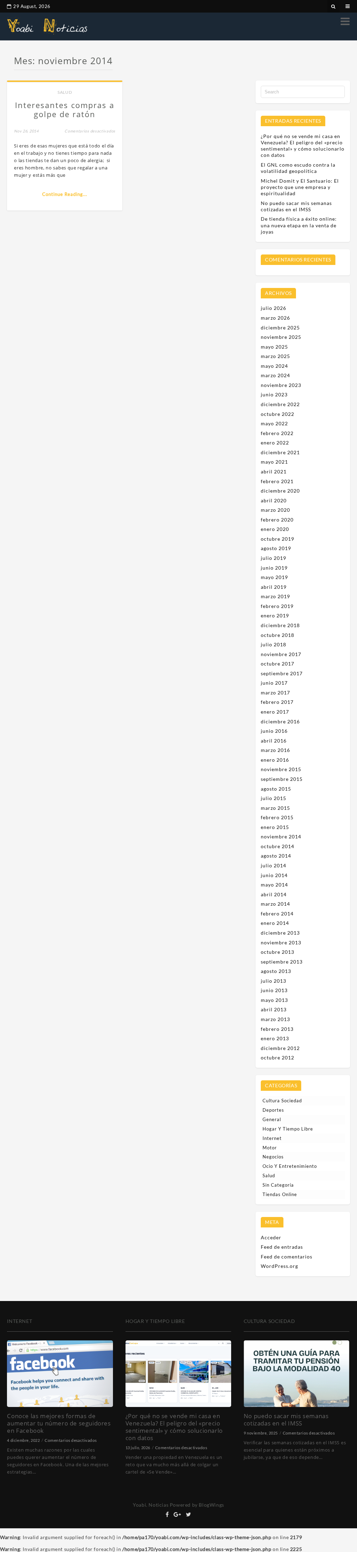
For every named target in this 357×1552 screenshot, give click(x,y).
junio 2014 (274, 875)
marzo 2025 (275, 356)
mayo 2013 (274, 1000)
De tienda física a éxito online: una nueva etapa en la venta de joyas (299, 225)
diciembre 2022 (280, 404)
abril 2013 (274, 1009)
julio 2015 (273, 798)
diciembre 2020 (280, 491)
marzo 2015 (275, 808)
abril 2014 (274, 894)
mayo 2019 (274, 577)
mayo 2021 (274, 462)
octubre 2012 (277, 1057)
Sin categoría (278, 1185)
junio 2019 (274, 568)
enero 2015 (275, 827)
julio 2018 (273, 644)
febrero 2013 (277, 1029)
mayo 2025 (274, 347)
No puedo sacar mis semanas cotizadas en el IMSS (296, 206)
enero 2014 (275, 923)
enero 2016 (275, 760)
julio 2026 (273, 308)
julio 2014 (273, 865)
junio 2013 (274, 990)
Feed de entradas (282, 1247)
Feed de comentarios (286, 1257)
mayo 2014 (274, 885)
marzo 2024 (275, 375)
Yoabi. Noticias (150, 1505)
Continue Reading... (64, 194)
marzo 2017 (275, 692)
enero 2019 (275, 615)
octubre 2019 (277, 539)
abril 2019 (274, 587)
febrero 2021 (277, 481)
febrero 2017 (277, 702)
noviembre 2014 (281, 836)
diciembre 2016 (280, 721)
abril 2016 (274, 741)
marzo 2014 (275, 904)
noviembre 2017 (281, 654)
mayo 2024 (274, 366)
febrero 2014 (277, 913)
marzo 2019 (275, 596)
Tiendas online (280, 1194)
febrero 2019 (277, 606)
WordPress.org (279, 1266)
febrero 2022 (277, 433)
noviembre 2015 (281, 769)
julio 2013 (273, 981)
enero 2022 (275, 443)
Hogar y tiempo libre (288, 1129)
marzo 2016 (275, 750)
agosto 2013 (276, 971)
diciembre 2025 (280, 327)
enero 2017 (275, 712)
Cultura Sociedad (282, 1100)
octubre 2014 (277, 846)
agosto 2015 (276, 789)
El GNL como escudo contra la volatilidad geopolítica (298, 168)
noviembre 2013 (281, 942)
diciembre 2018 (280, 625)
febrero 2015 (277, 817)
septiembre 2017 (282, 673)
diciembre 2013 (280, 933)
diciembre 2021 (280, 452)
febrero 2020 (277, 520)
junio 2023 (274, 394)
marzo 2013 (275, 1019)
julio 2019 (273, 558)
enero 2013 (275, 1038)
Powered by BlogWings (197, 1505)
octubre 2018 (277, 635)
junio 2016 (274, 731)
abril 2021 (274, 471)
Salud (65, 92)
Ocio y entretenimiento (290, 1166)
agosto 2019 (276, 548)
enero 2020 (275, 529)
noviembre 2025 (281, 337)
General (272, 1119)
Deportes (273, 1110)
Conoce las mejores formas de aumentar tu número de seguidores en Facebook (59, 1423)
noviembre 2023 (281, 385)
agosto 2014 (276, 856)
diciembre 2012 (280, 1048)
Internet (272, 1138)
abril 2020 (274, 500)
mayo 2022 (274, 423)
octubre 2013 (277, 952)
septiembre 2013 (282, 962)
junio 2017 (274, 683)
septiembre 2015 (282, 779)
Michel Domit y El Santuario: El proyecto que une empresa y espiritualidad (300, 187)
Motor (270, 1147)
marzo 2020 (275, 510)
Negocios (273, 1156)
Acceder (271, 1237)
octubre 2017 (277, 664)
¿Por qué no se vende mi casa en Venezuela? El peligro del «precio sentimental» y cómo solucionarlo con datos (302, 145)
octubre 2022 (277, 414)
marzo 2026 (275, 318)
